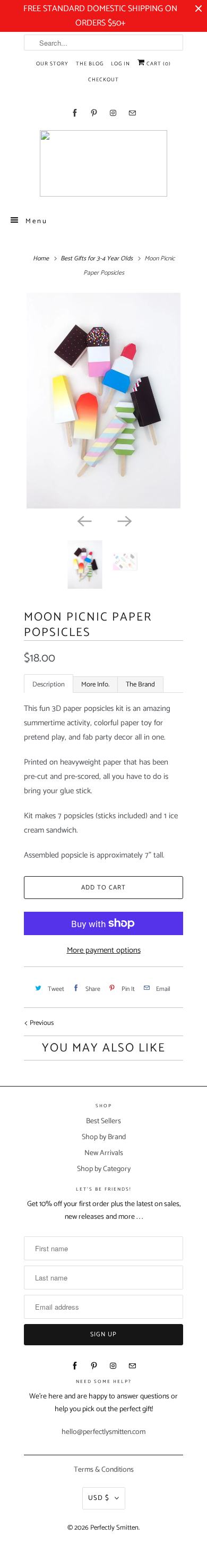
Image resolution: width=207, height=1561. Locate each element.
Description (48, 684)
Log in (120, 64)
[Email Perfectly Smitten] (132, 113)
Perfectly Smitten (114, 1527)
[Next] (123, 520)
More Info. (95, 684)
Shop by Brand (104, 1137)
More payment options (104, 950)
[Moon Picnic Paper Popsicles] (103, 400)
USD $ (98, 1498)
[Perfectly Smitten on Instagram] (113, 113)
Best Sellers (103, 1121)
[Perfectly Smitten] (103, 163)
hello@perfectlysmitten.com (103, 1432)
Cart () (158, 64)
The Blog (90, 64)
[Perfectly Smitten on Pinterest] (94, 113)
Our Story (52, 64)
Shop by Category (104, 1169)
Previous (41, 1023)
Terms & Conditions (104, 1470)
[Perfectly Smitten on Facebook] (75, 113)
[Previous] (83, 520)
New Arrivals (103, 1153)
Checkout (103, 79)
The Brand (140, 684)
